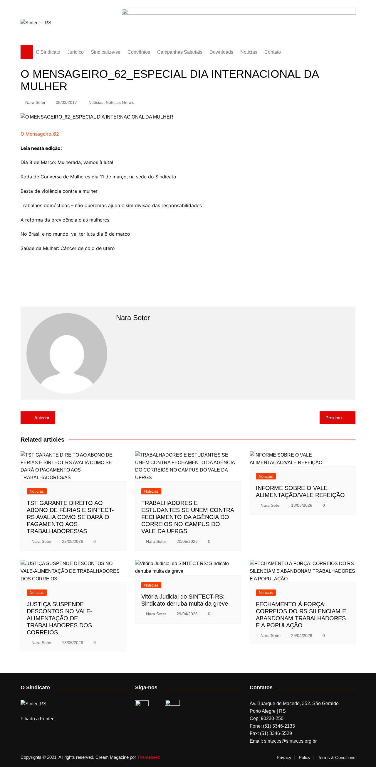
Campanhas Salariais (179, 52)
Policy (304, 757)
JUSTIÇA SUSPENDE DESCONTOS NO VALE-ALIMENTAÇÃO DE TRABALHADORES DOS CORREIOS (59, 618)
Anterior (41, 417)
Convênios (138, 52)
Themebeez (148, 757)
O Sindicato (48, 52)
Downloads (221, 52)
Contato (272, 52)
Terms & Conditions (336, 757)
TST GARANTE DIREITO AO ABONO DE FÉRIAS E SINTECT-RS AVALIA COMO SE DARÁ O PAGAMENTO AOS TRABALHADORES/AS (70, 517)
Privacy (284, 757)
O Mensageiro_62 (40, 134)
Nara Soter (35, 102)
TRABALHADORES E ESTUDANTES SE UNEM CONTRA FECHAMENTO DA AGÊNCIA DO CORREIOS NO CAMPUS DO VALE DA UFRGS (187, 517)
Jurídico (75, 52)
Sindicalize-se (105, 52)
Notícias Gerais (120, 102)
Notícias (248, 52)
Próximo (333, 417)
